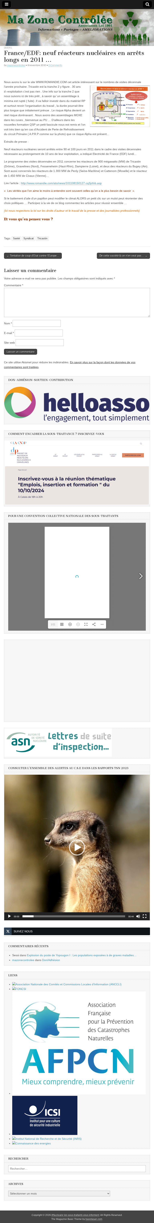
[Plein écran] (145, 916)
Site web (9, 342)
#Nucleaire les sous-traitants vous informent (75, 1215)
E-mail (9, 333)
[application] (77, 847)
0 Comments (55, 65)
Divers (8, 47)
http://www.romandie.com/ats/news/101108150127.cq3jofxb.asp (61, 183)
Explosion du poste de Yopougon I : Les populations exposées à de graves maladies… (82, 955)
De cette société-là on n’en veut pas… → (123, 255)
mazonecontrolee (16, 65)
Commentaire (13, 285)
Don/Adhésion (51, 960)
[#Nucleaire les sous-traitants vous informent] (77, 27)
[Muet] (138, 916)
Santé (16, 238)
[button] (77, 847)
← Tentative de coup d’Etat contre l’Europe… (33, 255)
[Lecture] (9, 916)
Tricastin (42, 238)
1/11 (53, 624)
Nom (8, 323)
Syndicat (28, 238)
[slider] (73, 916)
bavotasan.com (94, 1219)
